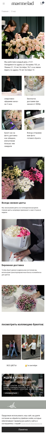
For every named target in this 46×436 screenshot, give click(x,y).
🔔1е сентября (31, 365)
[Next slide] (41, 298)
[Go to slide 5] (24, 310)
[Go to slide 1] (18, 310)
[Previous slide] (4, 298)
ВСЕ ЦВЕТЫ (12, 365)
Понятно (23, 429)
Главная (5, 11)
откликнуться (11, 393)
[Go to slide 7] (27, 310)
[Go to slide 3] (21, 310)
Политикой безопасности (31, 424)
